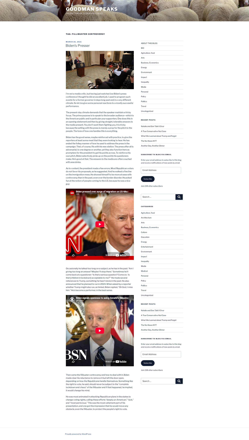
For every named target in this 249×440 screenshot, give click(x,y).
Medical (144, 271)
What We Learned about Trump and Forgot (158, 136)
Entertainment (147, 247)
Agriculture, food (148, 53)
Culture (144, 232)
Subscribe (148, 179)
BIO (142, 48)
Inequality (145, 82)
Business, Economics (150, 63)
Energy (144, 67)
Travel (143, 106)
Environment (146, 72)
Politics (144, 101)
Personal (144, 92)
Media (143, 87)
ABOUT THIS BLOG (149, 43)
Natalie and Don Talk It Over (152, 126)
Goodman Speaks (92, 9)
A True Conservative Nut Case (153, 131)
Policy (143, 96)
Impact (144, 77)
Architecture (146, 218)
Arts (142, 58)
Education (145, 237)
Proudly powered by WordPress (78, 434)
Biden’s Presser (78, 46)
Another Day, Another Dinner (153, 146)
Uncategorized (147, 111)
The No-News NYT (149, 141)
